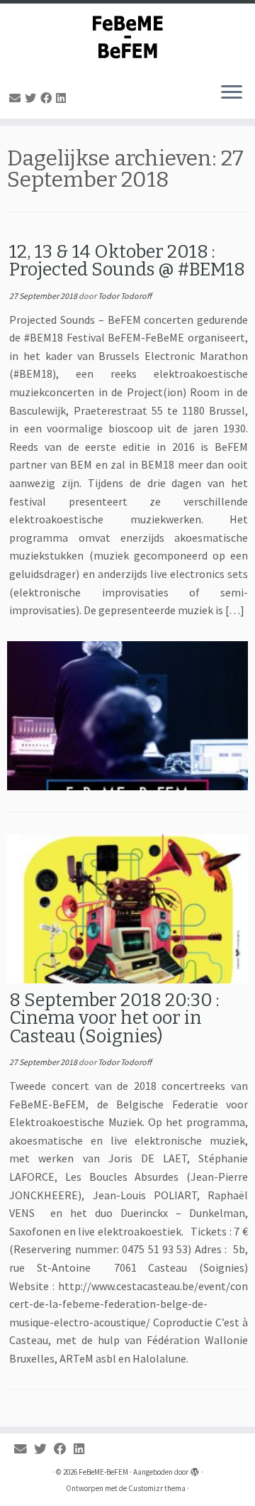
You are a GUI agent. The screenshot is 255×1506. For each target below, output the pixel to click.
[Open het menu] (231, 93)
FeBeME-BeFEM (103, 1472)
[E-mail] (17, 98)
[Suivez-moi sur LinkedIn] (63, 98)
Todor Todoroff (125, 295)
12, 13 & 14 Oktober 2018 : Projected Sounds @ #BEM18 (127, 261)
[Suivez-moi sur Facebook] (48, 98)
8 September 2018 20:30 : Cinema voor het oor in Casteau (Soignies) (114, 1018)
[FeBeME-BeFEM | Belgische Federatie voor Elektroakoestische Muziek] (127, 37)
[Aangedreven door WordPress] (195, 1469)
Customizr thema (157, 1488)
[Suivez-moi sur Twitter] (32, 98)
